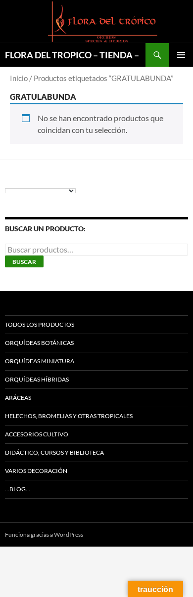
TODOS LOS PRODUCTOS (39, 324)
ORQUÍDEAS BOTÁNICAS (39, 342)
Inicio (19, 78)
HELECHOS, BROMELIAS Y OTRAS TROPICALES (69, 416)
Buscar (24, 261)
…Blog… (17, 489)
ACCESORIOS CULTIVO (36, 434)
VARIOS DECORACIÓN (36, 470)
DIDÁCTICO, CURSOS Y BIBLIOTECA (54, 452)
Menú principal (181, 55)
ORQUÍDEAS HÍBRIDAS (37, 379)
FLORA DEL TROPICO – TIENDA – (72, 54)
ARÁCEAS (18, 397)
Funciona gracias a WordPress (44, 534)
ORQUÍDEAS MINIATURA (39, 361)
